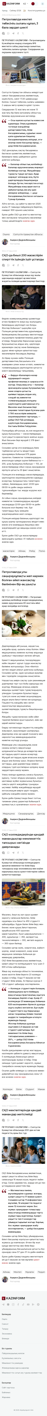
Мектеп (18, 1272)
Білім (19, 1089)
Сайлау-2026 (15, 10)
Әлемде (5, 1338)
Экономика (7, 1333)
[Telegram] (13, 33)
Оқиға (6, 234)
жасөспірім (9, 551)
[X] (22, 33)
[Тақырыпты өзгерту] (34, 4)
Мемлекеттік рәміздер (12, 1363)
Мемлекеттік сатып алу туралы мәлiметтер (22, 1373)
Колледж (7, 1089)
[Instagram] (3, 33)
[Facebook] (18, 33)
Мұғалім (29, 1272)
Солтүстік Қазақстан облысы (27, 234)
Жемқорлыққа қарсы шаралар (15, 1368)
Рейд (32, 551)
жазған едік (35, 804)
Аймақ (21, 551)
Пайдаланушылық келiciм (13, 1353)
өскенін (38, 539)
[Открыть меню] (42, 4)
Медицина (9, 813)
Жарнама (6, 1397)
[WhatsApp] (8, 33)
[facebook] (18, 1304)
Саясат (5, 1324)
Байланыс (6, 1392)
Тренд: (5, 11)
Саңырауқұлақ (25, 813)
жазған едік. (29, 221)
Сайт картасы (8, 1387)
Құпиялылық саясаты (11, 1358)
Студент (30, 1089)
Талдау (5, 1329)
